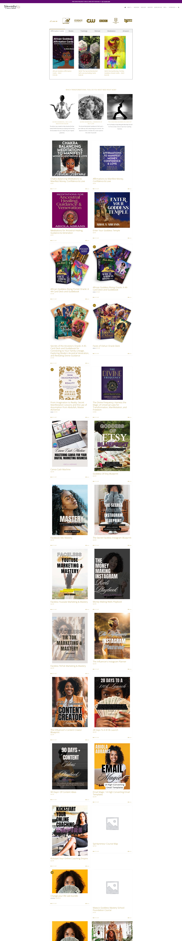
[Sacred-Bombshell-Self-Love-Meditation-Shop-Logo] (62, 94)
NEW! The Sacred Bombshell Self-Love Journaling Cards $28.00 (88, 73)
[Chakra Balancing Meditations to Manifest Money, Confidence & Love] (69, 158)
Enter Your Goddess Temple (106, 230)
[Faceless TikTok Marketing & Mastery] (69, 638)
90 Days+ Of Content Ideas (63, 792)
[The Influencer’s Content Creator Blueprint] (69, 702)
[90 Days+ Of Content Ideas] (69, 766)
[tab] (57, 31)
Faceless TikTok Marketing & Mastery (68, 665)
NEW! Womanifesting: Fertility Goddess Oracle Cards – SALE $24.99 (114, 73)
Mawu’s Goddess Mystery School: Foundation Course (109, 909)
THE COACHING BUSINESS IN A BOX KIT (120, 122)
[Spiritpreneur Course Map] (112, 823)
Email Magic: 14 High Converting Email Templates (111, 793)
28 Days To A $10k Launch (105, 729)
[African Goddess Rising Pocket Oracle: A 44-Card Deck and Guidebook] (69, 265)
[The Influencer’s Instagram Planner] (112, 636)
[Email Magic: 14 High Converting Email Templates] (112, 766)
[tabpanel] (91, 56)
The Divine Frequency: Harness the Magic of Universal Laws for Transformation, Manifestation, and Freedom (110, 406)
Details (88, 188)
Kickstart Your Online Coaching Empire (69, 858)
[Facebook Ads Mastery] (69, 510)
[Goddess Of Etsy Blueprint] (112, 446)
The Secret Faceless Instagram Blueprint (112, 537)
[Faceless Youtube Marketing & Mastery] (69, 574)
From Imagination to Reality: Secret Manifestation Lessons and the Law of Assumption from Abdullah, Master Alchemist (69, 406)
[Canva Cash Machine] (69, 444)
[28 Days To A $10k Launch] (112, 702)
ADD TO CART (54, 188)
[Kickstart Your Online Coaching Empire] (69, 830)
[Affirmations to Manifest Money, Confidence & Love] (112, 158)
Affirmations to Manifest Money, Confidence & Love (108, 180)
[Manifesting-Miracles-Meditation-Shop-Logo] (120, 94)
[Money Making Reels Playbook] (112, 574)
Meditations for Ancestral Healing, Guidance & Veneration (67, 231)
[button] (178, 7)
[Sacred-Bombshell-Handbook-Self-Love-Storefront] (91, 94)
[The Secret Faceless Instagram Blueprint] (112, 510)
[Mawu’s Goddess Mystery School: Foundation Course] (112, 887)
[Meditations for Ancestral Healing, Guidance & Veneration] (69, 210)
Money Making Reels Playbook (107, 601)
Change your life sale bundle (64, 895)
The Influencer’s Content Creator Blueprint (66, 731)
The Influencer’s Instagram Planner (109, 661)
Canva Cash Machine (61, 469)
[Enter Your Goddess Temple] (112, 210)
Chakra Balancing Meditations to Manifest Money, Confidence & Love (68, 180)
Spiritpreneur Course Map (105, 843)
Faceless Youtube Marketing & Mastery (69, 601)
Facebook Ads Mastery (61, 537)
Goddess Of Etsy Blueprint (105, 473)
